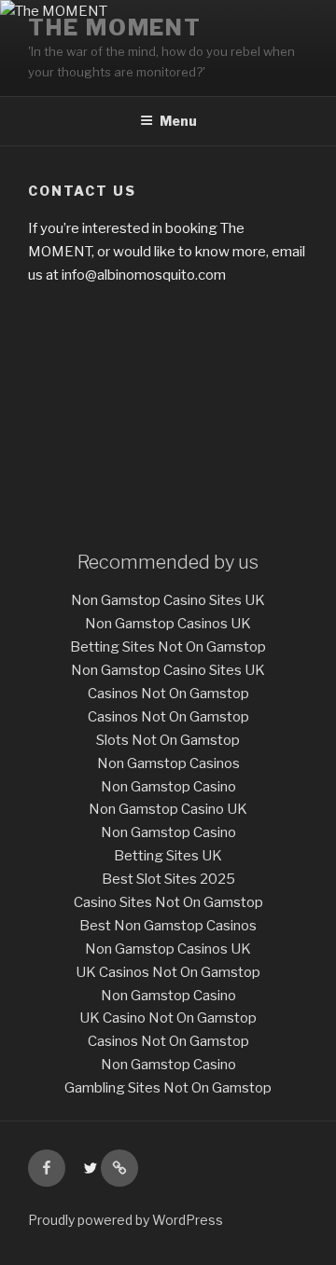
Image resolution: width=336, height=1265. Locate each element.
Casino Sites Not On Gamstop (168, 902)
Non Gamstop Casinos (168, 763)
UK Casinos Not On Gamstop (168, 972)
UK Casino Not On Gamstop (168, 1018)
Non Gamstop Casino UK (168, 809)
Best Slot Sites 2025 (168, 879)
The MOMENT (115, 27)
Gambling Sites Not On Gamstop (168, 1087)
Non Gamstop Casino (168, 786)
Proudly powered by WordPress (125, 1220)
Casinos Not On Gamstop (168, 693)
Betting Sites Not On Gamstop (168, 647)
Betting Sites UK (168, 855)
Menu (178, 121)
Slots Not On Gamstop (168, 740)
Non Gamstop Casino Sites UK (168, 600)
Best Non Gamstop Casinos (168, 925)
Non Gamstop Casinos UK (168, 623)
